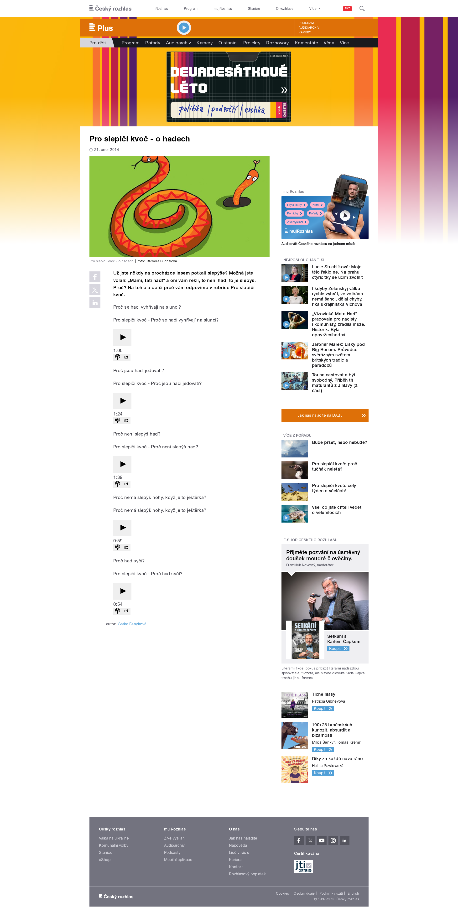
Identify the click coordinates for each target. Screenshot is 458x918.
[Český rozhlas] (110, 8)
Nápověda (238, 845)
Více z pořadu (297, 435)
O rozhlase (284, 8)
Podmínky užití (331, 893)
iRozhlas (161, 8)
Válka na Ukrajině (114, 838)
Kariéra (235, 859)
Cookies (282, 893)
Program (191, 8)
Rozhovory (277, 42)
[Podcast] (117, 357)
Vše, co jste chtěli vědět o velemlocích (336, 510)
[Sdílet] (126, 357)
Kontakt (236, 867)
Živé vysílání (295, 222)
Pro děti (97, 42)
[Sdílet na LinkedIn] (94, 302)
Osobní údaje (304, 893)
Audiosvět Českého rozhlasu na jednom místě (318, 244)
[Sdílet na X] (94, 289)
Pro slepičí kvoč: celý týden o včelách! (334, 488)
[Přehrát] (122, 337)
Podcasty (172, 852)
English (353, 893)
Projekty (252, 42)
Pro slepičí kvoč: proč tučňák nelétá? (334, 466)
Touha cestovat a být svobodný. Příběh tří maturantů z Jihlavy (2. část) (335, 382)
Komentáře (306, 42)
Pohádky (292, 213)
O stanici (228, 42)
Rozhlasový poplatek (247, 874)
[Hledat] (362, 8)
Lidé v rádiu (239, 852)
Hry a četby (294, 205)
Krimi (315, 205)
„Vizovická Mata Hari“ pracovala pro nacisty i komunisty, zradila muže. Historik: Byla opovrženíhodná (338, 324)
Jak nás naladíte (243, 838)
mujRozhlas (223, 8)
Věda (329, 42)
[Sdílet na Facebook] (94, 276)
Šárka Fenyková (132, 624)
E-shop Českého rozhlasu (310, 540)
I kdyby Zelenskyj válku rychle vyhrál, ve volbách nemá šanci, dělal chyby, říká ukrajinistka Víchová (337, 296)
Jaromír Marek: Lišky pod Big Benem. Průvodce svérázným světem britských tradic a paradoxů (338, 355)
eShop (104, 859)
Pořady (152, 42)
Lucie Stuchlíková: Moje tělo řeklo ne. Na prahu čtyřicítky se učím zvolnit (337, 272)
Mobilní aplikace (178, 859)
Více (347, 42)
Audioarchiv (309, 27)
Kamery (305, 32)
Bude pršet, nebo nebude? (339, 442)
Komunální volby (113, 845)
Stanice (254, 8)
